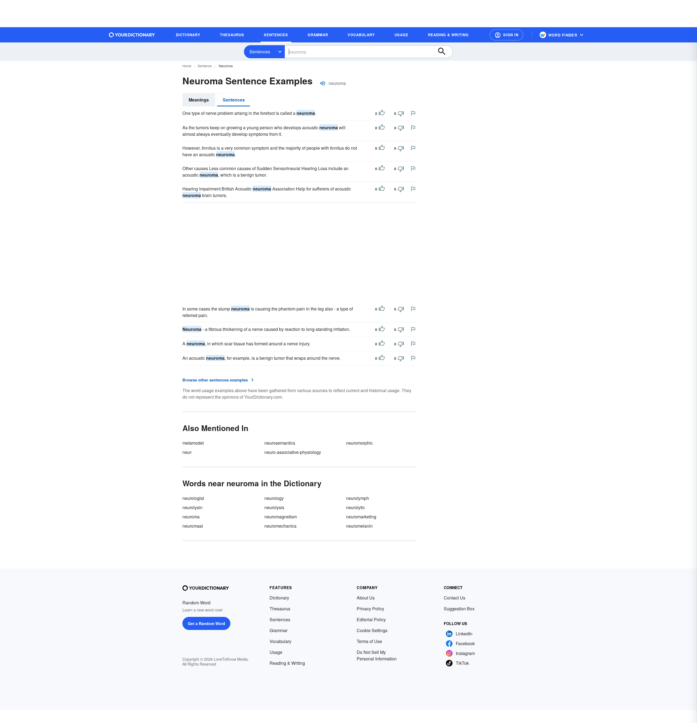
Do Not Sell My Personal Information (377, 655)
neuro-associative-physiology (292, 452)
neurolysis (274, 507)
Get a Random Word (206, 623)
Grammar (279, 630)
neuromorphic (359, 443)
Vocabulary (280, 641)
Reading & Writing (287, 663)
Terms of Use (369, 641)
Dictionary (279, 598)
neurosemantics (279, 443)
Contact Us (454, 598)
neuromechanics (280, 526)
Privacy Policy (370, 608)
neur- (187, 452)
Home (186, 65)
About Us (366, 598)
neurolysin (192, 507)
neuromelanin (359, 526)
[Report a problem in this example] (413, 113)
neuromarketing (361, 516)
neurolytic (355, 507)
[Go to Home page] (132, 34)
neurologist (193, 498)
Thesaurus (280, 608)
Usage (276, 652)
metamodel (193, 443)
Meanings (199, 100)
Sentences (259, 51)
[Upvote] (381, 113)
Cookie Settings (372, 630)
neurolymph (357, 498)
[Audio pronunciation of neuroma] (322, 83)
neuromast (192, 526)
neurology (274, 498)
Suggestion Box (459, 608)
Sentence (205, 65)
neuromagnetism (280, 516)
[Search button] (444, 52)
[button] (506, 35)
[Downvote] (401, 113)
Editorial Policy (371, 619)
